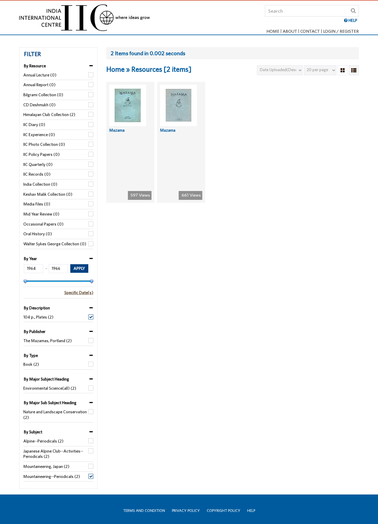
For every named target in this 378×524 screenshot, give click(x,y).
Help (251, 510)
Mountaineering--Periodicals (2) (51, 476)
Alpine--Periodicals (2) (43, 441)
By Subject (33, 432)
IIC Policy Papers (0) (41, 154)
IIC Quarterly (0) (38, 164)
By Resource (35, 65)
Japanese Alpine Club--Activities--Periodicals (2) (53, 454)
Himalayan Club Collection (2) (49, 114)
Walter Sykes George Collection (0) (54, 243)
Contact (310, 31)
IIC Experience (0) (39, 134)
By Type (31, 355)
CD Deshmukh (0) (39, 104)
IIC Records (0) (36, 174)
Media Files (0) (36, 204)
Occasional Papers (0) (43, 224)
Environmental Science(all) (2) (49, 388)
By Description (37, 308)
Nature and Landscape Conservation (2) (55, 414)
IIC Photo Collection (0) (44, 144)
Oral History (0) (37, 233)
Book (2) (31, 364)
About (290, 31)
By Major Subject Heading (46, 379)
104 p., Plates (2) (38, 317)
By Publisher (34, 331)
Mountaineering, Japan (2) (46, 466)
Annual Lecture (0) (39, 75)
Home (272, 31)
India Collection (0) (40, 184)
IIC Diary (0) (34, 124)
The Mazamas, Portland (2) (47, 340)
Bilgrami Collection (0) (43, 94)
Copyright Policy (223, 510)
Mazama (117, 130)
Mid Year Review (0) (41, 214)
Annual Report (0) (39, 84)
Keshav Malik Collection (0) (47, 194)
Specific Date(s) (78, 292)
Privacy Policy (186, 510)
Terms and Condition (144, 510)
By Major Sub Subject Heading (50, 402)
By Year (30, 258)
